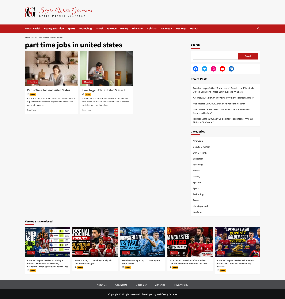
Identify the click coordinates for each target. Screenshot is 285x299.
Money (124, 28)
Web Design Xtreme (167, 294)
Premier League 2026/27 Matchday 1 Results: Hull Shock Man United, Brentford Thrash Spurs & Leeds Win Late (224, 90)
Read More (31, 110)
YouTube (112, 28)
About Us (102, 284)
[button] (258, 28)
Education (137, 28)
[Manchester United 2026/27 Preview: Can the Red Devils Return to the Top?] (190, 242)
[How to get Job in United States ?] (106, 68)
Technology (85, 28)
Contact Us (121, 284)
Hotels (194, 28)
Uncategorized (200, 206)
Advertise (160, 284)
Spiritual (152, 28)
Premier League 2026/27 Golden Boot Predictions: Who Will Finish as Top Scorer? (223, 120)
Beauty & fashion (54, 28)
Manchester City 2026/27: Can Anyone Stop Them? (219, 103)
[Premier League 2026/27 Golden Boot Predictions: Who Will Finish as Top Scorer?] (237, 242)
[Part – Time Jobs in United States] (51, 68)
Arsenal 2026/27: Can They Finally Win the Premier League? (223, 97)
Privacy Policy (181, 284)
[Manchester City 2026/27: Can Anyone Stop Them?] (142, 242)
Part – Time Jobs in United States (48, 90)
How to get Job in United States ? (103, 90)
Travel (99, 28)
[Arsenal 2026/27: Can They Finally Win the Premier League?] (95, 242)
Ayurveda (166, 28)
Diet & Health (32, 28)
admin (32, 94)
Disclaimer (141, 284)
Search (195, 45)
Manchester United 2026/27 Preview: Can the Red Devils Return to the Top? (222, 111)
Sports (71, 28)
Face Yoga (180, 28)
